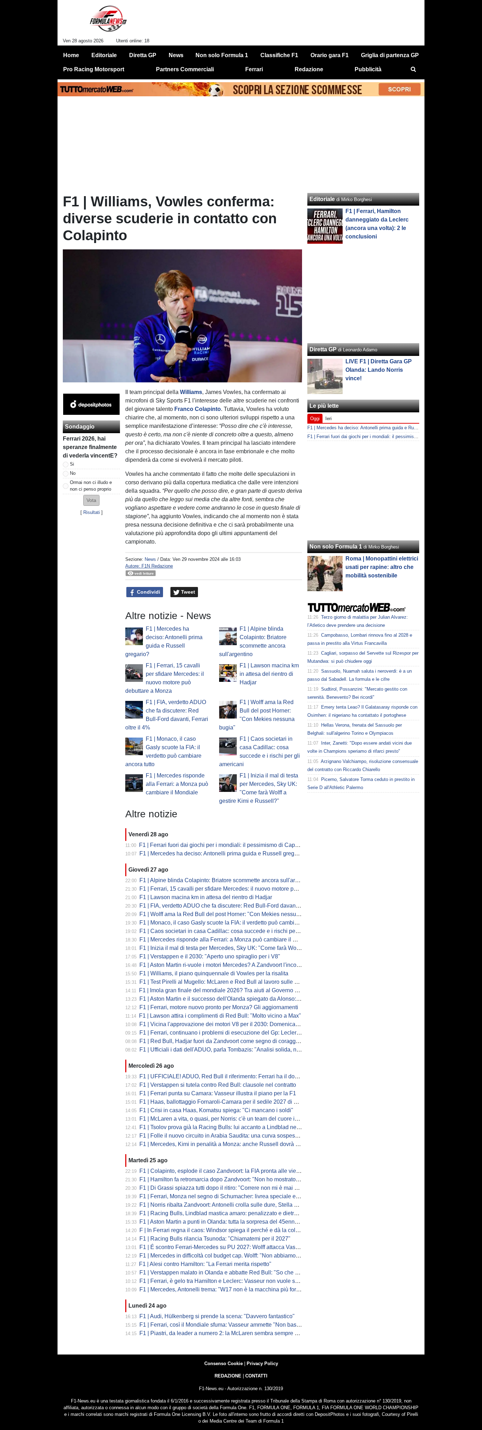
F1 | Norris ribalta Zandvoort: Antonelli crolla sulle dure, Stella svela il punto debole (242, 1205)
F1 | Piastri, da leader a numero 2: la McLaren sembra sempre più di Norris (232, 1333)
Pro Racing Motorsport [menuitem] (93, 69)
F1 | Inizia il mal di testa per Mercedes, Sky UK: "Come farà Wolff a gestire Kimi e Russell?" (253, 948)
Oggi (315, 418)
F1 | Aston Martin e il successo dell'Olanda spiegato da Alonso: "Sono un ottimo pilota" (247, 999)
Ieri (328, 418)
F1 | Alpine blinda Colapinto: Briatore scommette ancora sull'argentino (226, 880)
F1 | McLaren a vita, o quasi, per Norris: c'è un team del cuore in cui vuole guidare (240, 1119)
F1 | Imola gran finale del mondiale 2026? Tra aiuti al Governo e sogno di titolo (236, 990)
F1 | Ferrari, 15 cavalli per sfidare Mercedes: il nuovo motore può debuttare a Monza (243, 889)
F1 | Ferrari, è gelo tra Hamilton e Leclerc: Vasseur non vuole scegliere (227, 1281)
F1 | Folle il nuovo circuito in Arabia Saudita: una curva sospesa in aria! (228, 1136)
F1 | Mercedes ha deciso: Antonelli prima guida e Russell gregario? (223, 853)
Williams (191, 392)
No (73, 473)
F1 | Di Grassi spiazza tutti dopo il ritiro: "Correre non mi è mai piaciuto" (227, 1188)
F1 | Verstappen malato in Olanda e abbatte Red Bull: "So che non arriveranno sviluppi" (248, 1273)
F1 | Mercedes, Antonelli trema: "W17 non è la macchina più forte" (221, 1289)
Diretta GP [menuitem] (142, 55)
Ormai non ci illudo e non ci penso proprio (91, 486)
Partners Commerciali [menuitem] (185, 69)
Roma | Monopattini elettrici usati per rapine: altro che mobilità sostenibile (381, 567)
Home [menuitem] (71, 55)
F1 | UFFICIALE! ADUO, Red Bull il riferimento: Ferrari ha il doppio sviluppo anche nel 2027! (254, 1076)
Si (72, 464)
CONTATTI (256, 1376)
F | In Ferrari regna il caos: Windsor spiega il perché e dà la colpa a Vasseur (233, 1230)
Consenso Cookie (223, 1363)
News (150, 559)
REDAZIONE (228, 1376)
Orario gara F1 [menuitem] (330, 55)
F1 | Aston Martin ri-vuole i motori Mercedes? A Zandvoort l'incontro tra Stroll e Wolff (243, 965)
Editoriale (322, 199)
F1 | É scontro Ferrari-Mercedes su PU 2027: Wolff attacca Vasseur (222, 1247)
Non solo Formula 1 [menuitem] (221, 55)
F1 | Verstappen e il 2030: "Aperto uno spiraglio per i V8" (209, 956)
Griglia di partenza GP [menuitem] (390, 55)
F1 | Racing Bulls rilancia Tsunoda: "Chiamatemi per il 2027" (214, 1239)
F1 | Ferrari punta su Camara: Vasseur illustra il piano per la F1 (217, 1093)
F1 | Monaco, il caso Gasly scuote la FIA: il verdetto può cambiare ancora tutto (236, 923)
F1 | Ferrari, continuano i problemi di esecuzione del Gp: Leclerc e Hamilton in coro (242, 1033)
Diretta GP (323, 349)
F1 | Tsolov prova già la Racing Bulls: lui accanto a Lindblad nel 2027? (227, 1127)
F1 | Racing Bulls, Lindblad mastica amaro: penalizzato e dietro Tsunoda (229, 1213)
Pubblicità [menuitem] (368, 69)
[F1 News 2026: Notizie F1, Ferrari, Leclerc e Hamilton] (108, 21)
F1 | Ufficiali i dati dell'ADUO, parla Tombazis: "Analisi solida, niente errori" (232, 1050)
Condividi (147, 592)
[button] (91, 500)
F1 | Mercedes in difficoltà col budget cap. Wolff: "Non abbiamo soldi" (225, 1256)
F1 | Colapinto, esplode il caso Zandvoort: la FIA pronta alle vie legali (225, 1171)
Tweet (187, 592)
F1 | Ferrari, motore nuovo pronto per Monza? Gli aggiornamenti (218, 1007)
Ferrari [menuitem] (254, 69)
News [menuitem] (176, 55)
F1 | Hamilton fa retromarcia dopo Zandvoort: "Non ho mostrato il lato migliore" (236, 1179)
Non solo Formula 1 (335, 547)
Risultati (91, 512)
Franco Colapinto (197, 409)
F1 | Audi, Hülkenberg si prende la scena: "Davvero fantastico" (217, 1316)
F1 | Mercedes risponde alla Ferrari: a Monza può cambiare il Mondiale (177, 783)
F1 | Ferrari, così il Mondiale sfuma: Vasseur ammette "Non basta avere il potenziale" (244, 1325)
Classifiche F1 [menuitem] (279, 55)
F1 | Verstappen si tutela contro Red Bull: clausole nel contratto (217, 1085)
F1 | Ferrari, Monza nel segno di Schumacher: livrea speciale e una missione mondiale (247, 1196)
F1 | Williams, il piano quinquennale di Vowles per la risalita (213, 973)
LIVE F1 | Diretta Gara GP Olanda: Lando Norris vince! (378, 369)
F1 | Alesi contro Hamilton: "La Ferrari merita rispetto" (205, 1264)
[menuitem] (413, 69)
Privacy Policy (262, 1363)
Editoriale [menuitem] (104, 55)
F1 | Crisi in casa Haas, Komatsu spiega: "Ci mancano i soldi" (216, 1110)
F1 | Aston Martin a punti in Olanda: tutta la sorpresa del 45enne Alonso (228, 1222)
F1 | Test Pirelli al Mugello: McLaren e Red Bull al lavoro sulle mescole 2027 (234, 982)
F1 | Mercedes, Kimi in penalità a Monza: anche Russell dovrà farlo (222, 1144)
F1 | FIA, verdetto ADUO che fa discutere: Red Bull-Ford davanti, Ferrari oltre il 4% (241, 906)
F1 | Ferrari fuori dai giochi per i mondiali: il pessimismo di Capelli (220, 845)
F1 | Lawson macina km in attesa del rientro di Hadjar (269, 673)
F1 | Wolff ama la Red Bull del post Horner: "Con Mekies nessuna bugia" (229, 914)
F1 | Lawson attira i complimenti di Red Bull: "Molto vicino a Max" (220, 1016)
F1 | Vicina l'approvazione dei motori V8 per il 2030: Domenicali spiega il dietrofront (243, 1024)
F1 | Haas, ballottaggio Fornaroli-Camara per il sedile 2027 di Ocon (223, 1102)
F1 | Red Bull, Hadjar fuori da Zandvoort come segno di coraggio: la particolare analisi (246, 1041)
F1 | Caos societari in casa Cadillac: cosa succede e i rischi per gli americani (235, 931)
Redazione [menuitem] (309, 69)
